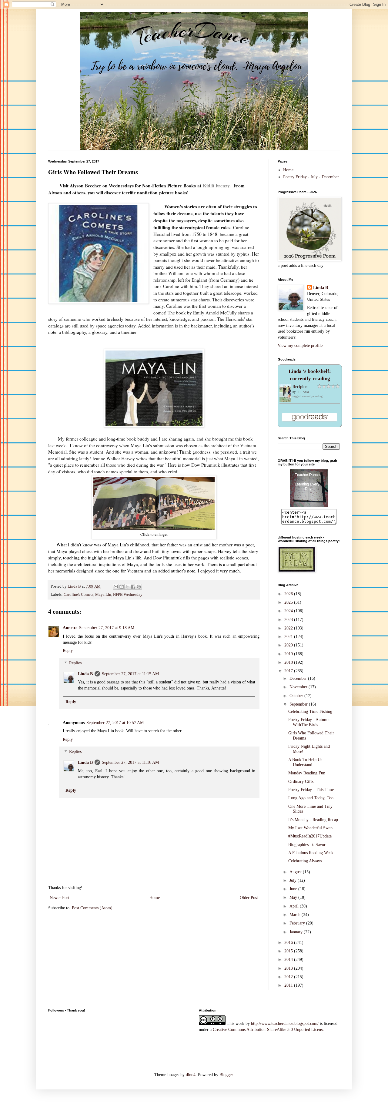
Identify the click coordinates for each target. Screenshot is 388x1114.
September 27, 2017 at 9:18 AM (106, 628)
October (296, 695)
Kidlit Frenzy (216, 185)
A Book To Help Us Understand (305, 762)
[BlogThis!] (122, 587)
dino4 (191, 1074)
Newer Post (59, 897)
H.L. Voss (302, 392)
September (299, 704)
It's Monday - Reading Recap (313, 819)
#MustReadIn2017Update (310, 836)
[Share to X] (127, 587)
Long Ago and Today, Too (310, 798)
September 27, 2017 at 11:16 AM (130, 762)
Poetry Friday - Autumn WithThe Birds (308, 722)
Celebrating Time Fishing (310, 711)
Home (154, 897)
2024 (289, 611)
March (295, 914)
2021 (289, 636)
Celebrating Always (305, 861)
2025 (289, 602)
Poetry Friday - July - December (311, 177)
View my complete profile (300, 345)
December (298, 678)
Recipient (301, 386)
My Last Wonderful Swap (310, 828)
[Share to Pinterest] (139, 587)
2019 (289, 654)
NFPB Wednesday (127, 594)
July (293, 880)
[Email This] (116, 587)
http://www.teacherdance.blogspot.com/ (285, 1023)
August (296, 872)
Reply (68, 650)
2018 (289, 662)
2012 (289, 977)
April (294, 906)
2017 (289, 671)
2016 (289, 942)
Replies (75, 663)
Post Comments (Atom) (92, 908)
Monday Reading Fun (306, 773)
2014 (289, 959)
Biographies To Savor (307, 844)
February (297, 923)
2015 (289, 951)
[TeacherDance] (309, 506)
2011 (289, 985)
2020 (289, 645)
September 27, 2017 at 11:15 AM (130, 674)
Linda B (85, 674)
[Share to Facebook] (133, 587)
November (299, 687)
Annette (70, 628)
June (293, 889)
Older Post (249, 897)
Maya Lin (103, 594)
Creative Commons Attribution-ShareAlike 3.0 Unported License (268, 1029)
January (296, 932)
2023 (289, 619)
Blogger (226, 1074)
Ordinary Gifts (300, 781)
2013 (289, 968)
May (293, 897)
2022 (289, 628)
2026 (289, 594)
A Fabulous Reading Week (310, 853)
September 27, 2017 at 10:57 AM (115, 722)
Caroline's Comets (78, 594)
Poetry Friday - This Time (311, 789)
